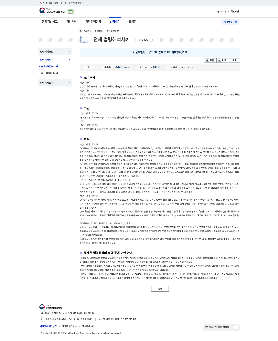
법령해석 (115, 21)
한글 (212, 60)
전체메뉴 (228, 21)
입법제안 (71, 21)
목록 (235, 60)
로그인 (223, 11)
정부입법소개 (88, 326)
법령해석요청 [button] (46, 51)
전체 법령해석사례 (49, 66)
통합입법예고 (50, 21)
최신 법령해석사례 (49, 73)
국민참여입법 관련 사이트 (217, 327)
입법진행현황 (93, 21)
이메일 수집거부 (69, 326)
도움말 (133, 21)
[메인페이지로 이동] (52, 11)
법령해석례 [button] (45, 59)
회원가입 (235, 11)
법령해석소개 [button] (46, 82)
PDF (224, 60)
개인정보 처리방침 (48, 326)
